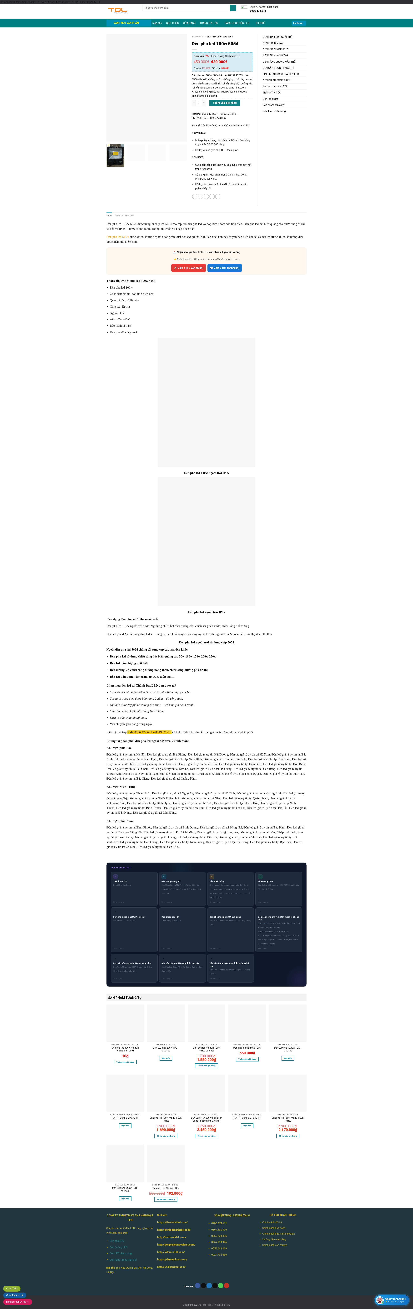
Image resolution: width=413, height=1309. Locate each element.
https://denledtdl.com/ (171, 1252)
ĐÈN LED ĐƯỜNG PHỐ (275, 49)
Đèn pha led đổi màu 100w (247, 1047)
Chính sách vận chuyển (274, 1245)
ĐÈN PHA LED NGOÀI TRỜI (278, 36)
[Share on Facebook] (194, 196)
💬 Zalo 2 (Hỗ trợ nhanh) (224, 267)
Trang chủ (156, 23)
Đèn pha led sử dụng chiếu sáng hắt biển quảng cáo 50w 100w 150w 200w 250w (163, 656)
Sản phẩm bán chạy (273, 105)
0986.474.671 (219, 1223)
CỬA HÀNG (189, 23)
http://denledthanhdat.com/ (174, 1229)
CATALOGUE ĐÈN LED (237, 23)
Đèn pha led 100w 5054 (121, 224)
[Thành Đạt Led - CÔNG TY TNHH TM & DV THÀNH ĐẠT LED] (121, 11)
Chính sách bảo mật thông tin (278, 1233)
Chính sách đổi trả (272, 1222)
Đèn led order (270, 98)
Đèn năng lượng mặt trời (123, 1259)
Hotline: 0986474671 (17, 1301)
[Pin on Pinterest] (212, 196)
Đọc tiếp (166, 1058)
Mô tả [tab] (109, 215)
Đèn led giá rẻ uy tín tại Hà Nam (250, 754)
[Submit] (233, 8)
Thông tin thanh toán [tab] (124, 215)
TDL (228, 1305)
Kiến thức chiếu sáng (274, 111)
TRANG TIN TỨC (209, 23)
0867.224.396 (219, 1235)
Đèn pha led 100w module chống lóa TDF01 (125, 1049)
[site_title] (207, 1305)
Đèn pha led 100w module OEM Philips (166, 1119)
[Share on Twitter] (200, 196)
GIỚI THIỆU (172, 23)
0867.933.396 (219, 1242)
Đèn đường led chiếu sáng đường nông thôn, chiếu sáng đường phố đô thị (159, 670)
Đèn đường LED (118, 1247)
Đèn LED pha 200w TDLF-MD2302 (166, 1049)
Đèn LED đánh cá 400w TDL (247, 1118)
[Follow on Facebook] (197, 1285)
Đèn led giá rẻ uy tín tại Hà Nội (125, 754)
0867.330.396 (219, 1229)
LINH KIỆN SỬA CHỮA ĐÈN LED (281, 74)
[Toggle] (305, 37)
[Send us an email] (215, 1285)
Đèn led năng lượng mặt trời (129, 663)
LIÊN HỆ (260, 23)
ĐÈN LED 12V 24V (273, 43)
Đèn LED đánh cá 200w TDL (125, 1118)
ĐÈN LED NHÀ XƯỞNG (275, 55)
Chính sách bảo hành (273, 1228)
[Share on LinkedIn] (218, 196)
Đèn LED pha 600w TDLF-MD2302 (125, 1189)
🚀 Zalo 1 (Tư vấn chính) (188, 267)
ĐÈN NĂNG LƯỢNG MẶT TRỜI (279, 61)
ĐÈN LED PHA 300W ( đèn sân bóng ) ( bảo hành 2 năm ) (206, 1119)
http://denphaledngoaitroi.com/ (176, 1244)
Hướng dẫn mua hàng (274, 1239)
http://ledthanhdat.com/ (171, 1237)
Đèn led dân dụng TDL (275, 86)
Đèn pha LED (117, 1240)
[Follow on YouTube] (226, 1285)
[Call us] (220, 1285)
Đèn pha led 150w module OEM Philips (288, 1119)
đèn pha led (194, 224)
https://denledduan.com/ (172, 1259)
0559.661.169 (219, 1248)
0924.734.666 (219, 1254)
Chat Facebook (14, 1295)
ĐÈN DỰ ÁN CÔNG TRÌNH (277, 80)
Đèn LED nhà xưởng (121, 1253)
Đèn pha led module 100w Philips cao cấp (206, 1049)
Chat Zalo (11, 1288)
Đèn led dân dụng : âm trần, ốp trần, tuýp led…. (142, 676)
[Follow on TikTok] (203, 1285)
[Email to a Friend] (206, 196)
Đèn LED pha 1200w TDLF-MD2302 (288, 1049)
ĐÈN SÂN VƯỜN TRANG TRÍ (278, 67)
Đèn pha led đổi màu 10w (166, 1188)
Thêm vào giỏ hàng (224, 102)
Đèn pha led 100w (117, 626)
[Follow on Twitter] (209, 1285)
